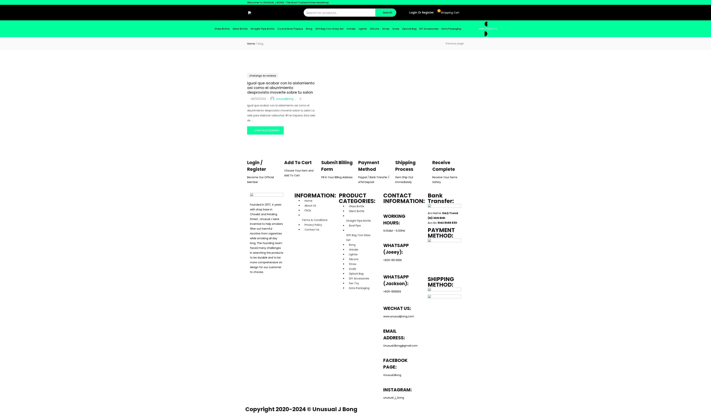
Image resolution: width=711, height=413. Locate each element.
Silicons (374, 29)
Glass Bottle (222, 29)
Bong (309, 29)
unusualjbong (284, 99)
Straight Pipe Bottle (262, 29)
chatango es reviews (262, 76)
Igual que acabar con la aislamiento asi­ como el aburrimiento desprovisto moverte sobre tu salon (281, 87)
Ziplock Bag (409, 29)
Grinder (351, 29)
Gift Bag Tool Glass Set (329, 29)
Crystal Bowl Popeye (290, 29)
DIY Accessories (428, 29)
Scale (395, 29)
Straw (385, 29)
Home (251, 44)
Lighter (363, 29)
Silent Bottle (240, 29)
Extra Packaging (451, 29)
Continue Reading (267, 130)
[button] (448, 13)
